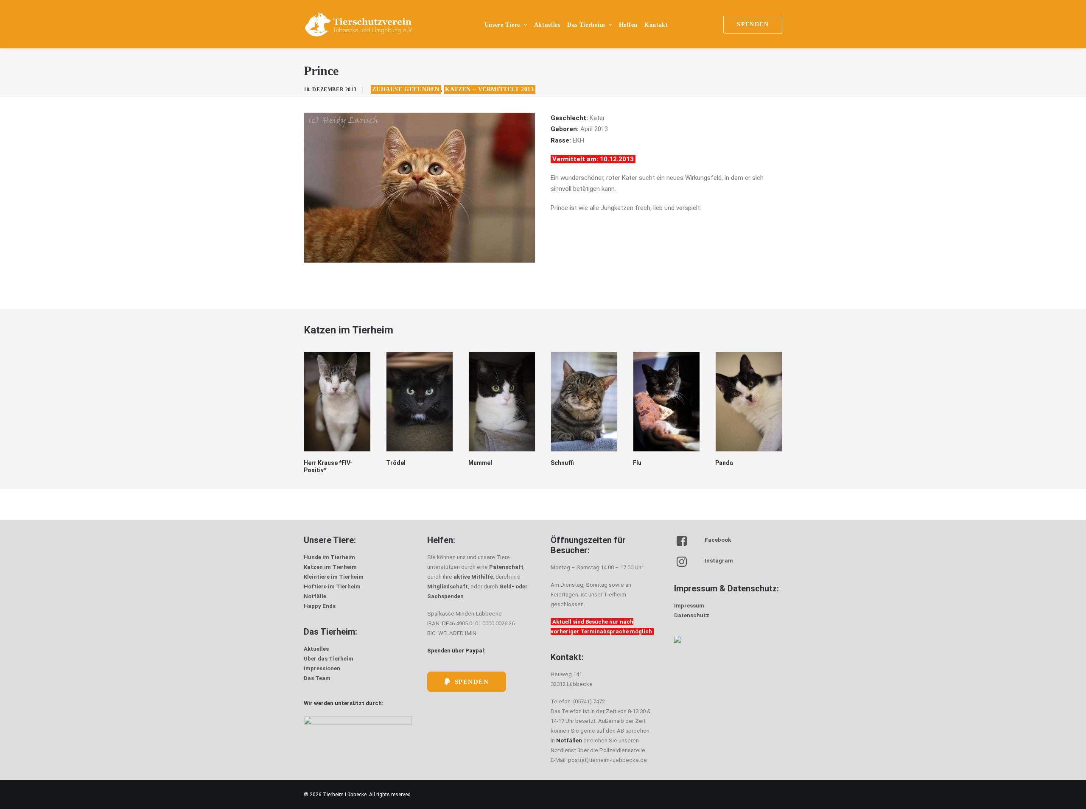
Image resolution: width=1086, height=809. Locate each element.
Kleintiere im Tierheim (334, 577)
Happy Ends (320, 606)
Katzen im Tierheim (330, 567)
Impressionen (322, 668)
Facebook (718, 540)
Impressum (689, 605)
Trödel (396, 462)
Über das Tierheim (328, 658)
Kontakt (656, 25)
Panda (724, 462)
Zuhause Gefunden (405, 89)
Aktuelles (547, 25)
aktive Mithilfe (473, 577)
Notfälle (315, 596)
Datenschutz (691, 615)
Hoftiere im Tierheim (332, 586)
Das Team (317, 678)
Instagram (719, 560)
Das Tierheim (586, 25)
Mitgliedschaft (447, 586)
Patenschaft (506, 567)
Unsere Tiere (502, 25)
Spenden (472, 681)
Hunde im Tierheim (329, 557)
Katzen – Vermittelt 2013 (489, 89)
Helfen (628, 25)
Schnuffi (562, 462)
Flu (637, 462)
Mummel (480, 462)
